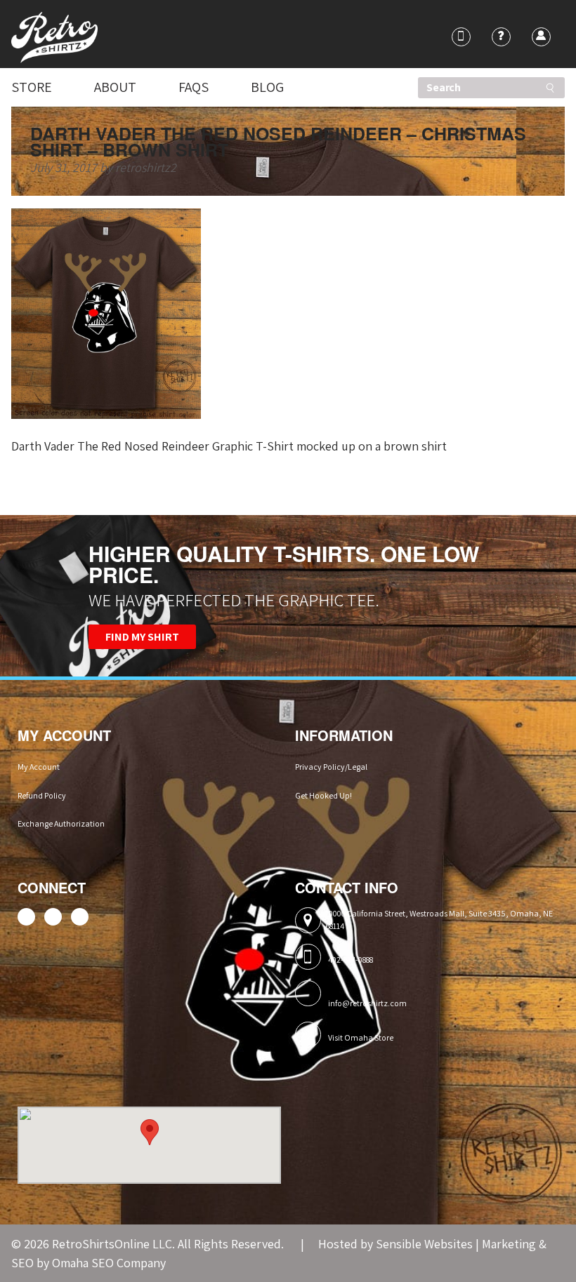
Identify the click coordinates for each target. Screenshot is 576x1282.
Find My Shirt (142, 636)
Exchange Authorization (61, 823)
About (115, 87)
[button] (149, 1132)
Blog (267, 87)
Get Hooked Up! (323, 795)
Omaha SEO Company (109, 1263)
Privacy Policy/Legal (331, 766)
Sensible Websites (424, 1244)
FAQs (193, 87)
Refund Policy (42, 795)
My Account (39, 766)
